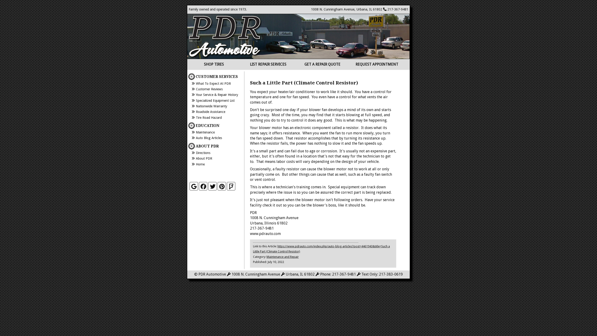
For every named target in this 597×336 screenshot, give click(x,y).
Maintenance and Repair (283, 257)
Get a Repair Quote (322, 64)
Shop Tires (214, 64)
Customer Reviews (209, 89)
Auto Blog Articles (209, 138)
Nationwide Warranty (211, 106)
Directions (203, 153)
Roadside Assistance (210, 112)
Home (200, 164)
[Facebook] (203, 186)
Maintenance (205, 132)
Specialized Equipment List (215, 100)
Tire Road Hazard (209, 117)
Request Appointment (377, 64)
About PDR (204, 158)
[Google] (194, 186)
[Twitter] (212, 186)
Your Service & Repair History (217, 95)
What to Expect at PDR (213, 83)
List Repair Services (268, 64)
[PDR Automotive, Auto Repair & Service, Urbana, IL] (213, 173)
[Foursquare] (231, 186)
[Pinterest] (222, 186)
